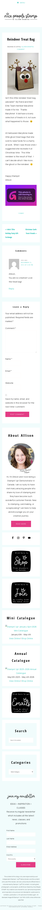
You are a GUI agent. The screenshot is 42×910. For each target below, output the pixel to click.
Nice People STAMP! (21, 16)
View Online (14, 638)
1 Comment (21, 49)
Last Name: (10, 839)
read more (21, 524)
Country (9, 855)
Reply (11, 288)
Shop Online (27, 638)
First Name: (10, 830)
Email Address (11, 847)
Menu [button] (22, 3)
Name (8, 359)
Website (9, 383)
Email (8, 371)
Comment (10, 328)
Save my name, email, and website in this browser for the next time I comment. (19, 403)
